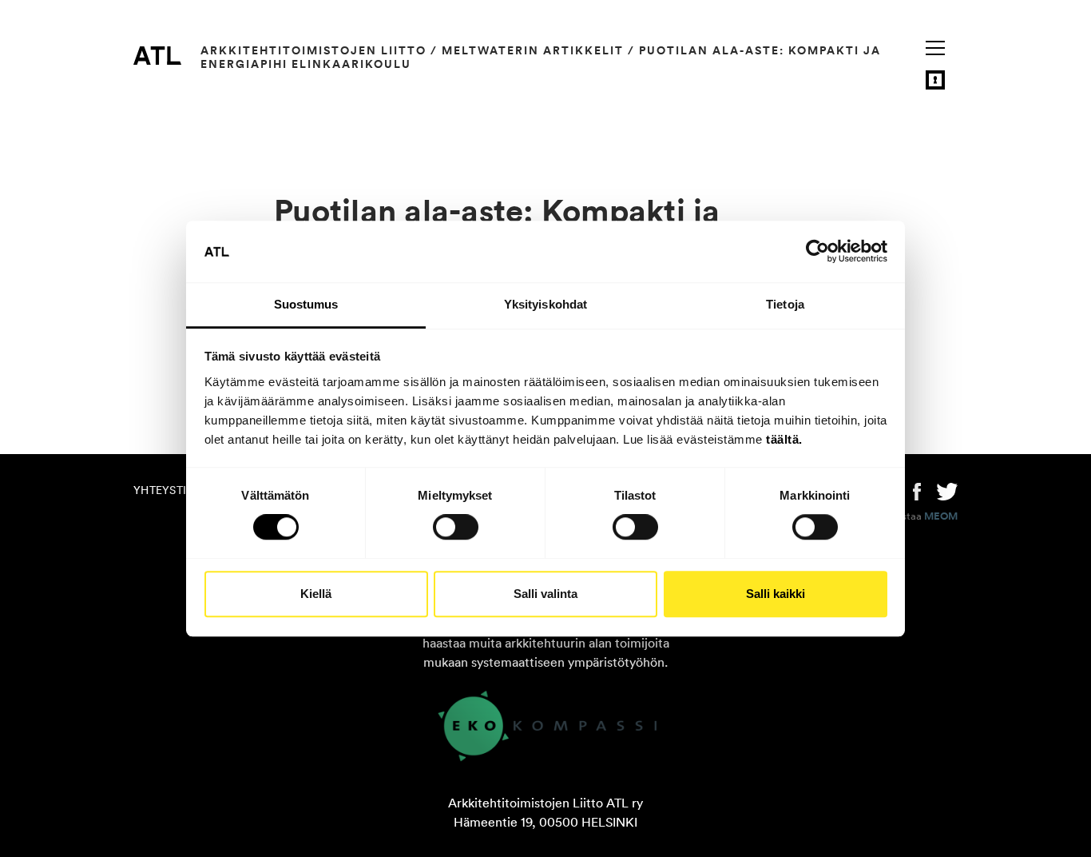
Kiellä (315, 593)
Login (935, 80)
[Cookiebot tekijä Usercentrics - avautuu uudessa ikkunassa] (817, 252)
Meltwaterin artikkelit (533, 50)
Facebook (917, 490)
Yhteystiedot (174, 490)
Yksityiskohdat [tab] (545, 304)
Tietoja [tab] (785, 304)
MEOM (941, 516)
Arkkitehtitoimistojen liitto (313, 50)
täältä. (784, 439)
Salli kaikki (775, 593)
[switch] (455, 527)
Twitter (947, 490)
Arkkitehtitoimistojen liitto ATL (157, 55)
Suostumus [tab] (306, 304)
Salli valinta (545, 593)
